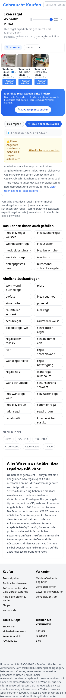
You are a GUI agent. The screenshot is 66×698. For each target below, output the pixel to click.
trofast (10, 296)
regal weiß (13, 418)
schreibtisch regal (45, 330)
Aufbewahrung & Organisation (24, 38)
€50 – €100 (40, 439)
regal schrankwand (46, 352)
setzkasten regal (48, 394)
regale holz (13, 372)
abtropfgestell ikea (15, 266)
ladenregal (13, 411)
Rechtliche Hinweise (15, 583)
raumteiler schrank (13, 312)
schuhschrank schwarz (46, 385)
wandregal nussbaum (44, 374)
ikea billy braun (16, 405)
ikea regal (43, 310)
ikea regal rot (46, 296)
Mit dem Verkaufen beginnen (47, 580)
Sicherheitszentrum (14, 631)
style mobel (13, 303)
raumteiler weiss (48, 321)
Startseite (9, 36)
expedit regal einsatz (13, 212)
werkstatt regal (16, 257)
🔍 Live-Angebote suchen (43, 124)
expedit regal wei (17, 328)
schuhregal (13, 321)
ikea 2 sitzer (45, 244)
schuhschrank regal (13, 208)
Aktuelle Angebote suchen (44, 150)
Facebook (41, 635)
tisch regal (25, 201)
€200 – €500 (32, 446)
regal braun (45, 411)
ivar (8, 350)
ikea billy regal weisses (15, 235)
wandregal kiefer (17, 361)
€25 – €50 (23, 439)
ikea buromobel (47, 250)
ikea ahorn (35, 212)
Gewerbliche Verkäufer (49, 591)
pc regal (42, 303)
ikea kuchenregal (48, 233)
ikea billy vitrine (10, 215)
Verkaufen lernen (46, 586)
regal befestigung (45, 363)
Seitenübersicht (12, 636)
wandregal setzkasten (14, 205)
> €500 (49, 446)
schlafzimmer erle (46, 341)
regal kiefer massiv (13, 341)
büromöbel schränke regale (48, 266)
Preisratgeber (11, 578)
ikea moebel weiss (41, 205)
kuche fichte (51, 212)
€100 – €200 (12, 446)
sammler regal (46, 405)
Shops (6, 605)
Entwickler (9, 626)
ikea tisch (43, 257)
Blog (38, 640)
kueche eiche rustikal (46, 420)
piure (40, 285)
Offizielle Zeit (10, 641)
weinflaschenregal (18, 244)
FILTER (13, 47)
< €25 (8, 439)
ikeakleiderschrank (18, 250)
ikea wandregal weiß (16, 396)
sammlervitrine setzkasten (43, 208)
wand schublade (17, 383)
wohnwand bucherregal (14, 288)
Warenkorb (9, 610)
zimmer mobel (43, 201)
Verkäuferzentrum (46, 596)
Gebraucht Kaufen (22, 5)
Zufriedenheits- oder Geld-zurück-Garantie (15, 589)
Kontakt (40, 630)
